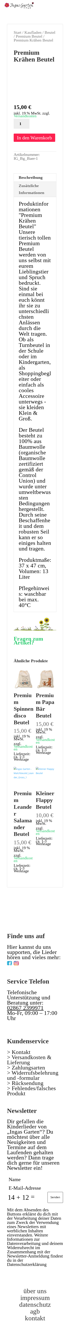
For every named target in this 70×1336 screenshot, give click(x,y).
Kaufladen (33, 32)
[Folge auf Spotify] (36, 962)
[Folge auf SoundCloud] (42, 962)
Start (17, 32)
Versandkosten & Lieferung (29, 1060)
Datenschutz (35, 1304)
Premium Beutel (29, 36)
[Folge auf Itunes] (29, 962)
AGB (35, 1311)
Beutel (50, 32)
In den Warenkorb (34, 137)
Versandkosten (25, 116)
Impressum (35, 1297)
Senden (55, 1197)
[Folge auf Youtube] (23, 962)
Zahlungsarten (28, 1067)
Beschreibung (31, 177)
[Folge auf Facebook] (9, 962)
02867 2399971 (25, 1008)
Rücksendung (27, 1083)
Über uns (35, 1291)
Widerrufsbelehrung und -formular (32, 1075)
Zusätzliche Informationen (31, 189)
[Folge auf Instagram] (16, 962)
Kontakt (21, 1052)
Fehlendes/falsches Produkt (31, 1091)
